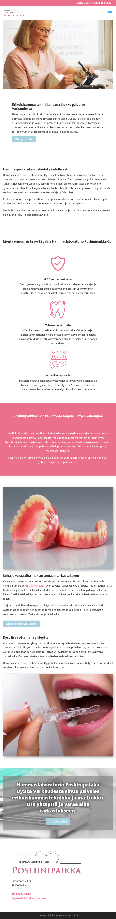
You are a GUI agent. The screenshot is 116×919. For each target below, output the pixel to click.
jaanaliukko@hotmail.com (30, 898)
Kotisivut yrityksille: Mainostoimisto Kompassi (58, 915)
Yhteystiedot (58, 822)
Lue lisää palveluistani (21, 624)
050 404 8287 (103, 3)
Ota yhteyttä (24, 139)
